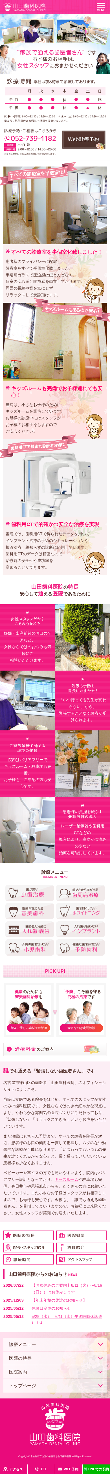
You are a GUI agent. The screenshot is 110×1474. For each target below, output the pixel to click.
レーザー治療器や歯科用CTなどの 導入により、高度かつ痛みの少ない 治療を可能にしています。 (82, 839)
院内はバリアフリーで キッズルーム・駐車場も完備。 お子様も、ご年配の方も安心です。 (27, 773)
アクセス (16, 1469)
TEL (44, 1469)
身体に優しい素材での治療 (28, 1027)
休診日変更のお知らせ (51, 1308)
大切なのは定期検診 (81, 1027)
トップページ (22, 1385)
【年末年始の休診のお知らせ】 (59, 1300)
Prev (7, 58)
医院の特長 (20, 1358)
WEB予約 (71, 1469)
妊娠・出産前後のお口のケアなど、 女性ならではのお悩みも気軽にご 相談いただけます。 (27, 646)
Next (102, 58)
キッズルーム (66, 1179)
